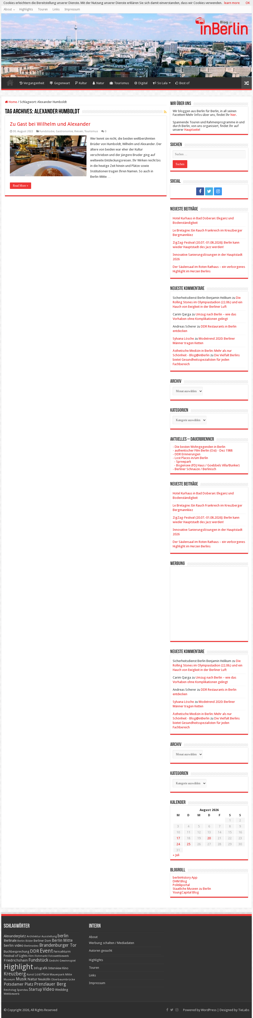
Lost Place (42, 974)
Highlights (26, 9)
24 (178, 844)
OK (248, 3)
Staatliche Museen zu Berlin (192, 889)
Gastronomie (64, 131)
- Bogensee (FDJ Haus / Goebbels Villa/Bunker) (206, 465)
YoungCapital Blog (186, 892)
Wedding (61, 990)
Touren (43, 9)
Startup (35, 989)
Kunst (30, 974)
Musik (21, 979)
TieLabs (243, 1010)
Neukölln (44, 979)
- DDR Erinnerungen (186, 454)
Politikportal (181, 885)
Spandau (22, 990)
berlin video (13, 945)
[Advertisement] (209, 600)
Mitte (68, 974)
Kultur (83, 83)
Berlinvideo (31, 945)
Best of (184, 83)
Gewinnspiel (68, 960)
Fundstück (38, 960)
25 (188, 844)
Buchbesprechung (16, 951)
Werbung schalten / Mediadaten (111, 943)
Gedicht (54, 960)
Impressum (72, 9)
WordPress (208, 1010)
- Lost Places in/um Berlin (190, 458)
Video (48, 989)
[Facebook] (200, 191)
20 (209, 838)
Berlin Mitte (62, 940)
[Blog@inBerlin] (126, 45)
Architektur (34, 936)
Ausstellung (49, 936)
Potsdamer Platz (18, 984)
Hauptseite (191, 129)
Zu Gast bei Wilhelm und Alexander (50, 124)
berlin (63, 935)
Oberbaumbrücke (63, 979)
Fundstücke (47, 131)
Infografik (40, 968)
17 (178, 838)
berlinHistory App (185, 877)
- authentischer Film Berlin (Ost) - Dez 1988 (202, 450)
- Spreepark (182, 461)
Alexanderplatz (15, 936)
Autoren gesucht (100, 950)
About (8, 9)
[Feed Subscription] (165, 112)
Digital (143, 83)
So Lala (162, 83)
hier (233, 115)
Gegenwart (62, 83)
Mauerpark (57, 974)
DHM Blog (180, 881)
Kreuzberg (15, 974)
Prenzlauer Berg (50, 984)
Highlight (18, 967)
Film (31, 956)
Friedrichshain (16, 960)
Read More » (20, 185)
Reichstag (10, 990)
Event (46, 951)
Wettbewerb (12, 993)
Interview (55, 968)
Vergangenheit (33, 83)
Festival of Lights (16, 956)
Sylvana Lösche (183, 338)
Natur (100, 83)
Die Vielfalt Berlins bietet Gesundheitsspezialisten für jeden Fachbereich (206, 359)
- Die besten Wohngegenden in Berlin (199, 447)
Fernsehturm (62, 951)
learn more (232, 3)
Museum (9, 979)
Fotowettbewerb (58, 956)
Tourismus (121, 83)
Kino (65, 968)
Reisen (78, 131)
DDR (34, 951)
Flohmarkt (41, 956)
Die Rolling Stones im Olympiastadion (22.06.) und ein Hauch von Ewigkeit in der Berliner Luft (207, 302)
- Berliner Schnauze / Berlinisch (194, 469)
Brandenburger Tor (58, 945)
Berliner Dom (42, 940)
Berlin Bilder (25, 940)
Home (10, 82)
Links (56, 9)
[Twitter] (209, 191)
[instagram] (218, 191)
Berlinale (10, 940)
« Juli (176, 855)
